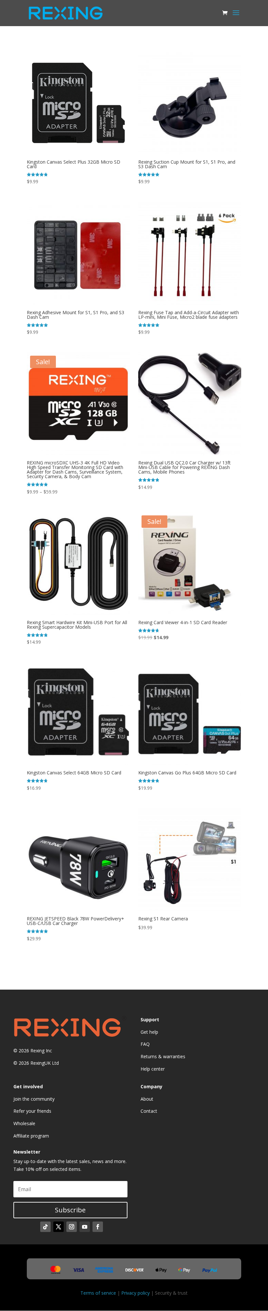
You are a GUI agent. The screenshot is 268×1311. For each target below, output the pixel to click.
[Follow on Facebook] (97, 1227)
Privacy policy (135, 1293)
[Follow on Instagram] (71, 1227)
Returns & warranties (163, 1056)
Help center (153, 1069)
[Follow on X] (58, 1227)
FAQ (145, 1044)
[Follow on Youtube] (84, 1227)
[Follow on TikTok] (45, 1227)
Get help (149, 1032)
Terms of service (98, 1293)
